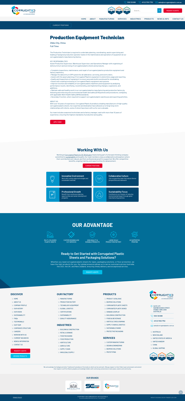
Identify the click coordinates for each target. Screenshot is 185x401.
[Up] (181, 392)
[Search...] (159, 10)
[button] (172, 10)
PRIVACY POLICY (17, 397)
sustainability (71, 157)
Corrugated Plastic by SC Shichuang (78, 155)
